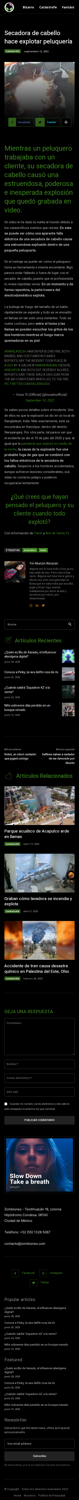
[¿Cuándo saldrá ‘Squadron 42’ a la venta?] (68, 691)
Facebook (28, 1273)
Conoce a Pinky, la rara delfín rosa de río (31, 672)
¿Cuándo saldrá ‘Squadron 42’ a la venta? (27, 689)
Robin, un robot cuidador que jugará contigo (20, 756)
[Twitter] (33, 1282)
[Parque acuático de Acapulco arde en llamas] (39, 805)
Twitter (45, 1282)
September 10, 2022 (39, 400)
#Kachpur (12, 370)
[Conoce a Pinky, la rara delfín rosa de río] (68, 674)
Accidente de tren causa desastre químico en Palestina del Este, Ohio (36, 969)
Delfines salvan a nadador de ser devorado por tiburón (58, 758)
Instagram (56, 1273)
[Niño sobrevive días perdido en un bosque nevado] (68, 709)
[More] (66, 122)
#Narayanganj (47, 365)
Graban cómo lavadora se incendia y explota (38, 901)
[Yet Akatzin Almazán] (14, 584)
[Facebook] (15, 1273)
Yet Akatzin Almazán (43, 563)
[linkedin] (37, 604)
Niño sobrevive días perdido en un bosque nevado (27, 707)
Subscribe (39, 1456)
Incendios (30, 550)
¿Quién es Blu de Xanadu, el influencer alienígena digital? (30, 654)
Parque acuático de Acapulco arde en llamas (36, 834)
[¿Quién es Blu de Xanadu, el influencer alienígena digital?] (68, 656)
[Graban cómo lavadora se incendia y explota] (39, 873)
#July (8, 365)
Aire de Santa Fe (57, 533)
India (43, 550)
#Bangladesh (15, 351)
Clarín (38, 533)
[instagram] (30, 604)
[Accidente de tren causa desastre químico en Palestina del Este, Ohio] (39, 940)
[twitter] (43, 604)
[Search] (70, 625)
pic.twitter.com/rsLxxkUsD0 (27, 384)
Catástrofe (13, 51)
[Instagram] (43, 1273)
